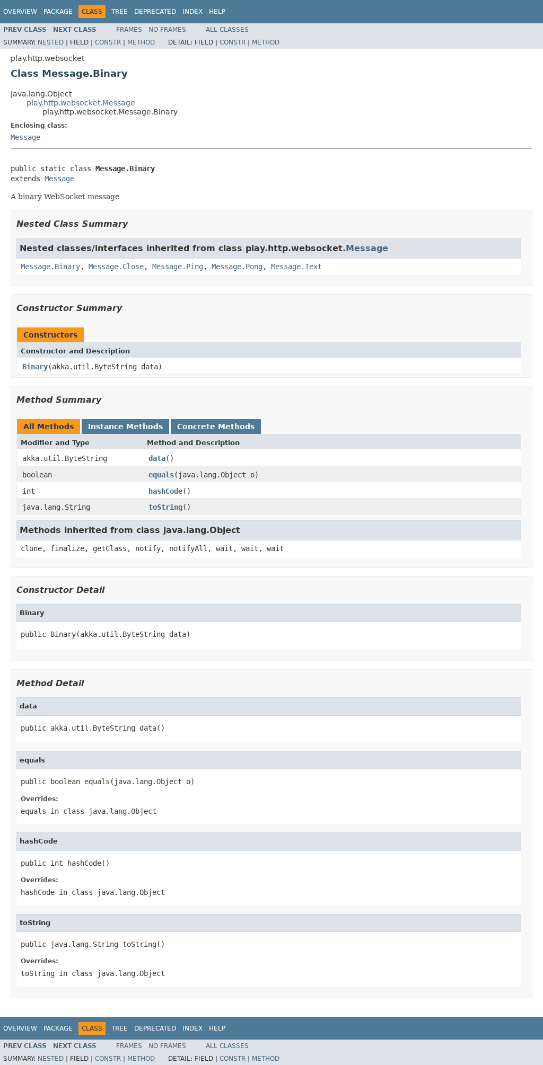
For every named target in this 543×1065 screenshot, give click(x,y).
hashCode (165, 491)
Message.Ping (177, 266)
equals (161, 475)
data (156, 458)
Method (141, 42)
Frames (129, 29)
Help (217, 11)
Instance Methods (125, 426)
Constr (108, 42)
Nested (51, 42)
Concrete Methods (216, 426)
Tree (119, 11)
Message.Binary (50, 266)
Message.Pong (237, 266)
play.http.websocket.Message (81, 103)
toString (165, 507)
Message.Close (116, 266)
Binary (35, 366)
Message (25, 137)
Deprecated (155, 11)
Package (58, 11)
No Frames (167, 29)
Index (192, 11)
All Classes (227, 29)
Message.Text (296, 266)
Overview (20, 11)
